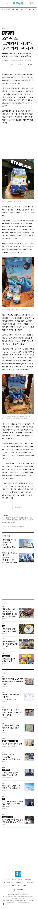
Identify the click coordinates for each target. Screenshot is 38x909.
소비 (34, 9)
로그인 (31, 3)
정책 (26, 9)
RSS (19, 885)
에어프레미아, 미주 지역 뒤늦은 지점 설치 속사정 (11, 787)
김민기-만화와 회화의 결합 (12, 742)
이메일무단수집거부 (18, 882)
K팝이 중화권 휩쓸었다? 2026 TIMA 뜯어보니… (11, 772)
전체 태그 (25, 885)
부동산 (21, 9)
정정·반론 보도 (12, 885)
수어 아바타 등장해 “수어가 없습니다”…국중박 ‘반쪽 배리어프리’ (12, 802)
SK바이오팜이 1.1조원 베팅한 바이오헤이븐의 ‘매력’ (10, 727)
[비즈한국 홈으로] (18, 3)
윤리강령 (14, 879)
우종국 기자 (5, 60)
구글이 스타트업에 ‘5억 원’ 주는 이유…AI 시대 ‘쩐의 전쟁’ (12, 696)
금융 (17, 9)
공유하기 (19, 507)
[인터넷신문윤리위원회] (18, 889)
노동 (30, 9)
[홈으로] (18, 874)
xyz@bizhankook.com (8, 522)
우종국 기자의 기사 (7, 536)
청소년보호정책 (29, 882)
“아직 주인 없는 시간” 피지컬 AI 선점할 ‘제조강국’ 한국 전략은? (12, 712)
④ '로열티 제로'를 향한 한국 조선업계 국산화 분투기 (12, 819)
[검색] (7, 3)
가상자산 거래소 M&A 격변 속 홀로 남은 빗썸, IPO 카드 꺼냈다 (12, 681)
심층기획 (7, 9)
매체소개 (7, 879)
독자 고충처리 (28, 879)
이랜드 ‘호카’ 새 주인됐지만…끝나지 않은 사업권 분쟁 (11, 756)
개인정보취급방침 (8, 882)
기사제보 (20, 879)
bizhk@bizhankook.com (24, 902)
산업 (13, 9)
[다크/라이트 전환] (3, 4)
